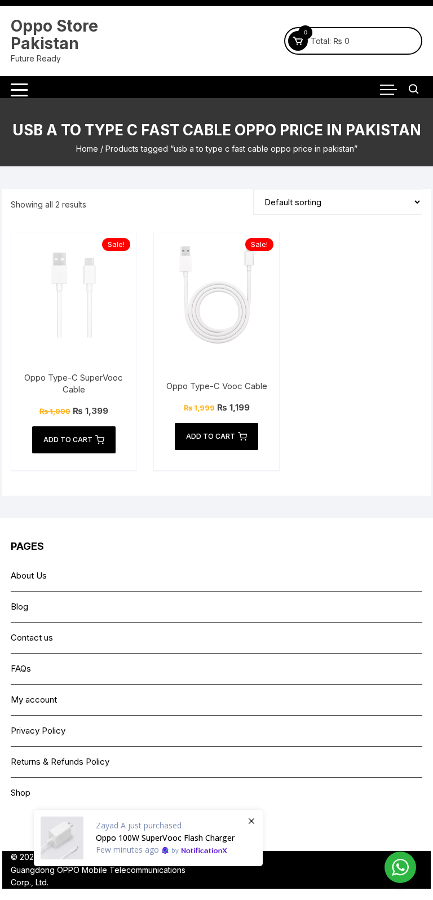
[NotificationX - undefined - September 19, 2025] (148, 838)
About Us (29, 575)
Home (87, 148)
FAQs (21, 668)
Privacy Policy (38, 730)
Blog (19, 606)
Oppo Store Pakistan (54, 34)
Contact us (32, 637)
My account (34, 699)
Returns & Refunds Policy (60, 761)
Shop (20, 792)
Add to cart (67, 439)
